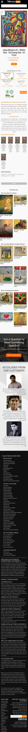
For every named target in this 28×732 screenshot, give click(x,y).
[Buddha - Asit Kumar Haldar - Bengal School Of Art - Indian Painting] (6, 204)
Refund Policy (4, 710)
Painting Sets (6, 520)
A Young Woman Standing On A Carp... (20, 285)
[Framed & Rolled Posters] (17, 597)
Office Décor (6, 552)
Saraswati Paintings (8, 496)
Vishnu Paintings (7, 492)
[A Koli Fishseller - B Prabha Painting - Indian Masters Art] (6, 297)
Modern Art (6, 469)
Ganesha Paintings (7, 493)
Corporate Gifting (7, 553)
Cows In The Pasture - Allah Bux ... (20, 205)
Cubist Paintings (7, 460)
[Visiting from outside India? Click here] (20, 561)
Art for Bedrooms (7, 536)
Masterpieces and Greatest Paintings (12, 512)
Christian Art (6, 504)
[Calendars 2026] (11, 581)
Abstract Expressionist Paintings (11, 481)
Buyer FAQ (3, 707)
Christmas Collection (8, 517)
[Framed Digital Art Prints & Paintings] (25, 624)
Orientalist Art (6, 473)
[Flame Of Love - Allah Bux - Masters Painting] (6, 228)
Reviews (3, 709)
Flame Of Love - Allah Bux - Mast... (5, 239)
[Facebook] (21, 719)
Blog (2, 725)
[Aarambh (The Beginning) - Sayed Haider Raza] (20, 299)
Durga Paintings (7, 526)
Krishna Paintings (7, 487)
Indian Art (4, 174)
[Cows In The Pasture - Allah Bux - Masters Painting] (20, 199)
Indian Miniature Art (8, 468)
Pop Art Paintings (7, 474)
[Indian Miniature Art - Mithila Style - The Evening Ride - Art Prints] (14, 29)
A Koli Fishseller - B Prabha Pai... (6, 305)
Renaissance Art (7, 477)
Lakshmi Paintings (7, 495)
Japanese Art (6, 501)
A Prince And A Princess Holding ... (5, 262)
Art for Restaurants (8, 542)
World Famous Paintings (9, 507)
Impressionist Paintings (9, 463)
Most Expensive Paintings (9, 514)
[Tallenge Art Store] (14, 2)
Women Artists (7, 509)
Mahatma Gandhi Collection (10, 498)
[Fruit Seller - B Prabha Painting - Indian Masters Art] (20, 224)
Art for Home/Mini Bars (9, 541)
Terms (2, 712)
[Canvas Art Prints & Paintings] (20, 609)
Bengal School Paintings (9, 503)
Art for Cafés (6, 545)
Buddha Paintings (7, 489)
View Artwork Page (13, 60)
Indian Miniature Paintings (15, 174)
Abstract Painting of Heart (6, 321)
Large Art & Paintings (8, 522)
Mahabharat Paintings (8, 511)
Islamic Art (6, 465)
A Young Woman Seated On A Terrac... (6, 284)
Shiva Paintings (7, 490)
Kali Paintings (6, 528)
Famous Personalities (8, 523)
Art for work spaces (8, 547)
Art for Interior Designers (9, 555)
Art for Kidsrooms (7, 539)
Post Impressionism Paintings (10, 476)
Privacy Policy (4, 717)
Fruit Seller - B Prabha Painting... (19, 230)
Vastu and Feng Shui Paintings (10, 529)
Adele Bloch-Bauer (18, 326)
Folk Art (5, 471)
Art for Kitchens (7, 537)
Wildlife (13, 176)
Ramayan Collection (8, 518)
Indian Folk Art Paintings (9, 515)
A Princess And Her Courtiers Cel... (18, 257)
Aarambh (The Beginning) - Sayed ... (20, 309)
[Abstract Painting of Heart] (6, 316)
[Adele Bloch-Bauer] (20, 318)
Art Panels (5, 485)
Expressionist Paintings (9, 462)
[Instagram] (24, 719)
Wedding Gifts (5, 176)
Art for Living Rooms (8, 534)
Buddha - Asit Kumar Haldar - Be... (6, 216)
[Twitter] (19, 719)
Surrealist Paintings (8, 479)
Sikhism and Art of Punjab (9, 525)
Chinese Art (6, 506)
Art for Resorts (7, 544)
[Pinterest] (26, 719)
